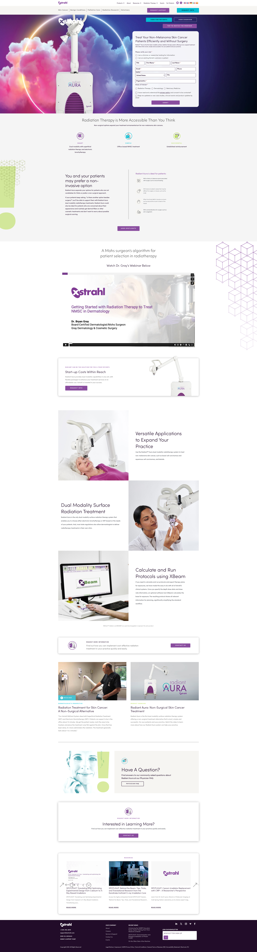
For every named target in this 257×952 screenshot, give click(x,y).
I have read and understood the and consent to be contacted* (164, 92)
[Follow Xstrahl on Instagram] (186, 924)
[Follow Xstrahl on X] (181, 924)
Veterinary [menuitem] (125, 10)
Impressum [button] (118, 947)
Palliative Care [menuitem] (94, 10)
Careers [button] (108, 931)
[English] (185, 3)
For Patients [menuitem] (170, 3)
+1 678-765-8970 (65, 930)
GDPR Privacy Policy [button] (128, 947)
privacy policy (165, 92)
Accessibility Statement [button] (173, 947)
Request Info (188, 10)
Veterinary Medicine (173, 88)
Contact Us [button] (109, 937)
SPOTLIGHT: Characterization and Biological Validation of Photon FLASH (139, 936)
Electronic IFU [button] (185, 947)
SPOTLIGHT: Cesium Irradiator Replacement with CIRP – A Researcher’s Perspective (128, 889)
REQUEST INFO (76, 388)
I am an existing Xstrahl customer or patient (152, 58)
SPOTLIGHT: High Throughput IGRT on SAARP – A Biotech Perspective (168, 889)
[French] (188, 3)
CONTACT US (180, 645)
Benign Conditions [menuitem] (77, 10)
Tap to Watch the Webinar (179, 26)
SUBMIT (165, 102)
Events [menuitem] (162, 3)
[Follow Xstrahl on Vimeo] (190, 923)
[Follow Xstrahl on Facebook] (195, 924)
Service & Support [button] (111, 934)
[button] (62, 885)
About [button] (108, 928)
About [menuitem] (129, 3)
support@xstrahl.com (67, 933)
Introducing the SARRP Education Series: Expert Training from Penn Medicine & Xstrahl (139, 929)
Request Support (158, 10)
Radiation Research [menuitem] (110, 10)
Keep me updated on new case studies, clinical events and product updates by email (163, 96)
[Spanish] (197, 3)
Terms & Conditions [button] (140, 947)
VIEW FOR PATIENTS (159, 19)
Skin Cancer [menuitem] (63, 10)
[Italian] (194, 3)
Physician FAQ (132, 783)
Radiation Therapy (144, 88)
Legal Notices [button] (110, 947)
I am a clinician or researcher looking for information (156, 55)
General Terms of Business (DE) (156, 947)
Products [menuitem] (120, 3)
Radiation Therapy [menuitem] (150, 3)
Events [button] (108, 940)
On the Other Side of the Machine (139, 941)
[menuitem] (177, 3)
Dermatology (158, 88)
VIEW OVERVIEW (185, 19)
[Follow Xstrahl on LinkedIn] (176, 924)
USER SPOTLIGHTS (128, 228)
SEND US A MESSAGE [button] (66, 936)
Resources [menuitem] (136, 3)
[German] (191, 3)
